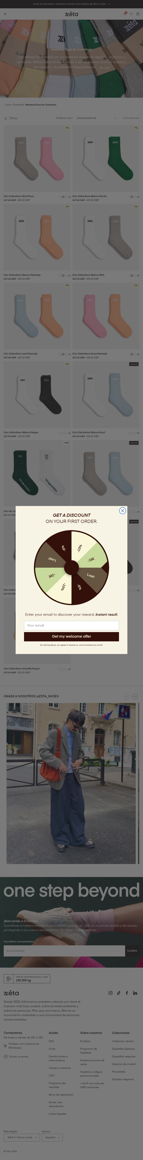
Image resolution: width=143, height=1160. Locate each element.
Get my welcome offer (71, 637)
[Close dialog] (122, 510)
